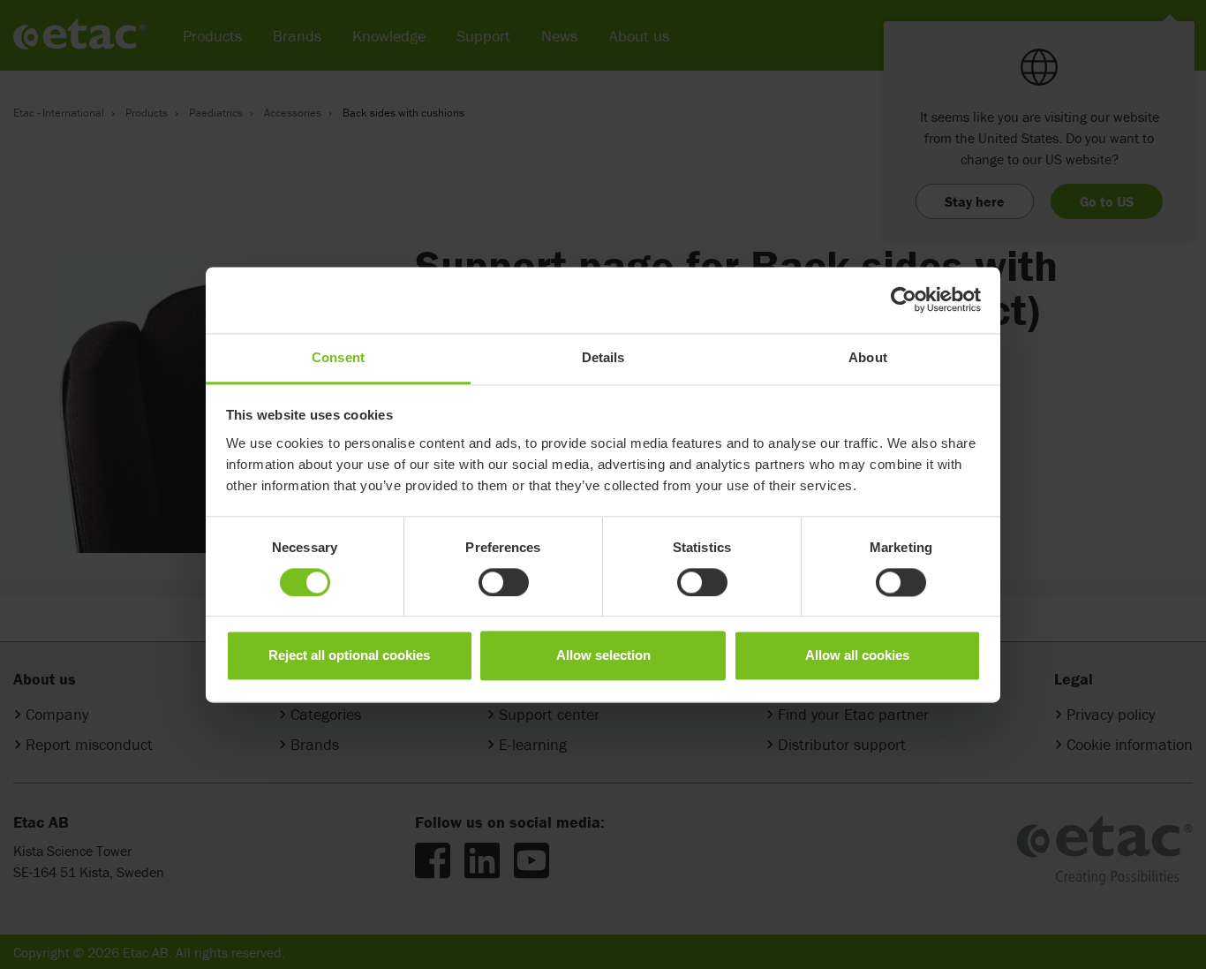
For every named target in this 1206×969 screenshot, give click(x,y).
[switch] (504, 582)
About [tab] (867, 357)
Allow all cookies (857, 655)
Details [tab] (603, 357)
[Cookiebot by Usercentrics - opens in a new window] (903, 299)
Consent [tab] (338, 357)
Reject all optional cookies (349, 655)
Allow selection (603, 655)
